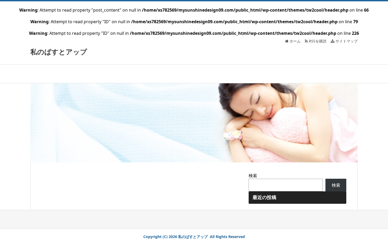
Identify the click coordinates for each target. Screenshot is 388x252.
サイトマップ (346, 40)
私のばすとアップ (58, 51)
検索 (253, 175)
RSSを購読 (318, 40)
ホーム (294, 40)
